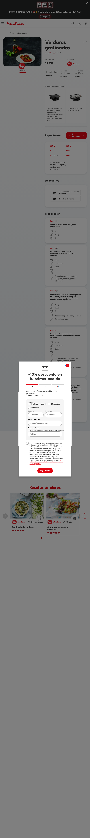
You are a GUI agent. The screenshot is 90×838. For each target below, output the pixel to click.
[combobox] (36, 414)
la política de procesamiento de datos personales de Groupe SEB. (46, 462)
